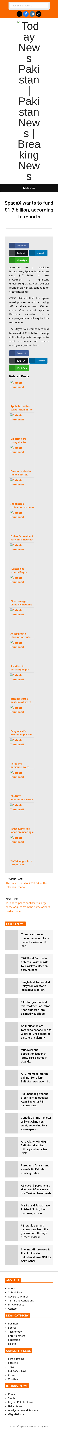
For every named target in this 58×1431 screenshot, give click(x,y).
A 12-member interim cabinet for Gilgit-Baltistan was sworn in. (35, 1077)
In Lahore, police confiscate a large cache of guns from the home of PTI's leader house (28, 907)
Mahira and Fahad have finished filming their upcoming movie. (35, 1209)
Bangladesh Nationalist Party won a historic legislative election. (35, 986)
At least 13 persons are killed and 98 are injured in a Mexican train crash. (36, 1189)
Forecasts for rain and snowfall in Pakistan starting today (35, 1169)
